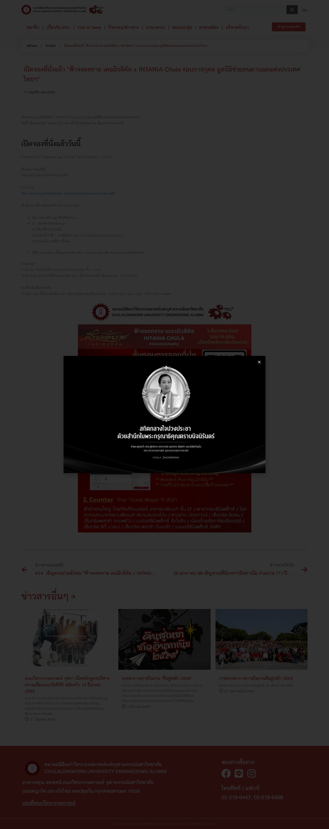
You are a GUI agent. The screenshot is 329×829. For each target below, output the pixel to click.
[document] (164, 414)
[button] (259, 362)
